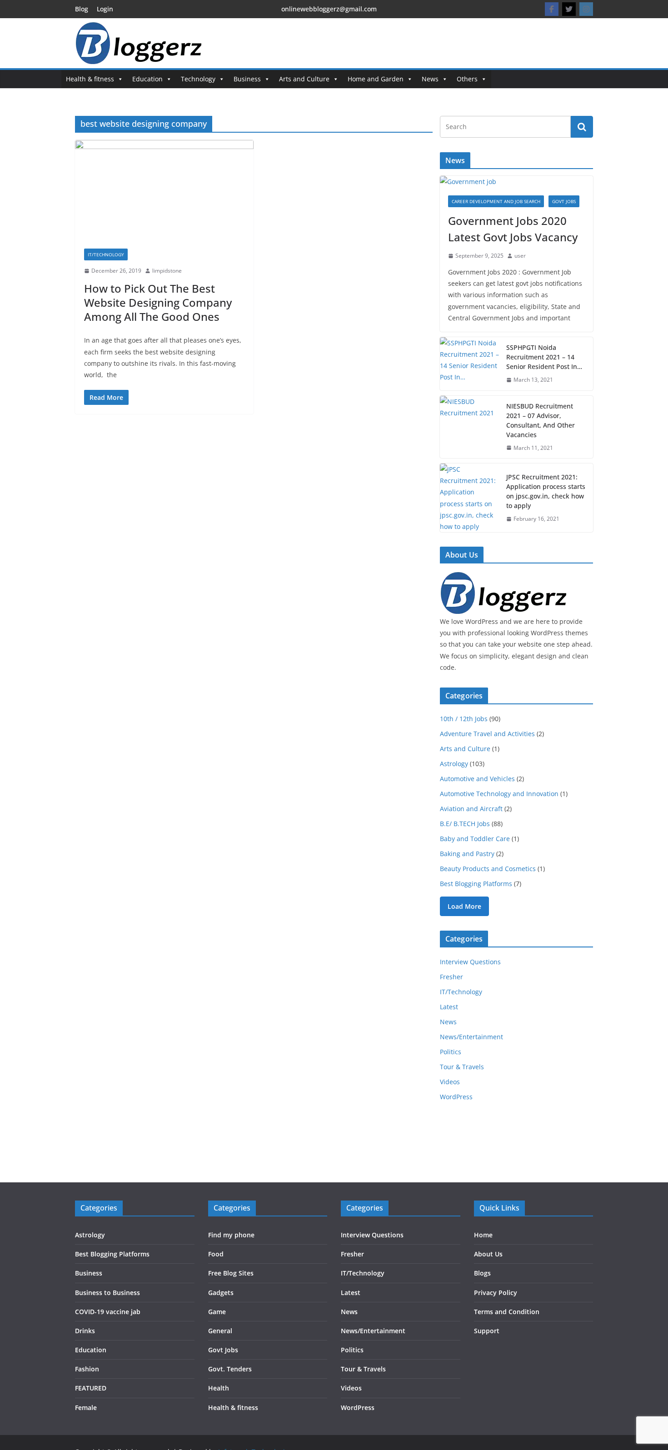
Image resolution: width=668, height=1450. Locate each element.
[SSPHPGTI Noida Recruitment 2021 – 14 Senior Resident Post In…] (469, 363)
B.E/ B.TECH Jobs (465, 823)
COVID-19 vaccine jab (107, 1311)
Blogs (482, 1273)
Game (217, 1311)
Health (218, 1388)
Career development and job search (496, 201)
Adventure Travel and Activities (487, 733)
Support (486, 1330)
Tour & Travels (462, 1066)
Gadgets (221, 1292)
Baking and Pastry (467, 853)
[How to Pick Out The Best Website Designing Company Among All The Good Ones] (164, 189)
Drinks (85, 1330)
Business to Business (107, 1292)
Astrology (454, 763)
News (430, 79)
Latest (449, 1006)
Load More (464, 906)
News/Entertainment (471, 1036)
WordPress (456, 1096)
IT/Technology (106, 254)
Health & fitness (90, 79)
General (220, 1330)
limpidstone (167, 270)
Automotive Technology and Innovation (499, 793)
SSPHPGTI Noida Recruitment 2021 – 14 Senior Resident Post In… (544, 357)
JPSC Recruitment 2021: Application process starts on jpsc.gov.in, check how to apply (545, 491)
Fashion (87, 1369)
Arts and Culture (304, 79)
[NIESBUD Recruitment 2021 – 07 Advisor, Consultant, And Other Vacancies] (469, 427)
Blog (81, 9)
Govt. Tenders (230, 1369)
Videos (450, 1081)
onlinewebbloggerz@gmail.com (329, 9)
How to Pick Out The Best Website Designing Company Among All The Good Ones (158, 302)
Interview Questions (470, 961)
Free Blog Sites (231, 1273)
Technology (198, 79)
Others (467, 79)
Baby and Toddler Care (475, 838)
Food (216, 1254)
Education (147, 79)
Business (247, 79)
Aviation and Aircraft (471, 808)
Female (86, 1407)
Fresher (451, 976)
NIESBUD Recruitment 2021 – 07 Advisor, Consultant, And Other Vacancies (540, 420)
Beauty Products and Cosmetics (488, 868)
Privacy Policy (495, 1292)
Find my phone (231, 1235)
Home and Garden (376, 79)
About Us (488, 1254)
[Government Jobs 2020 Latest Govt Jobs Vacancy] (516, 181)
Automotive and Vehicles (477, 778)
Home (483, 1235)
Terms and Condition (506, 1311)
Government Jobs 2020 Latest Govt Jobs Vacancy (513, 228)
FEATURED (90, 1388)
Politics (450, 1051)
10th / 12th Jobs (464, 718)
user (520, 255)
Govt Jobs (564, 201)
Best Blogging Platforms (476, 883)
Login (105, 9)
